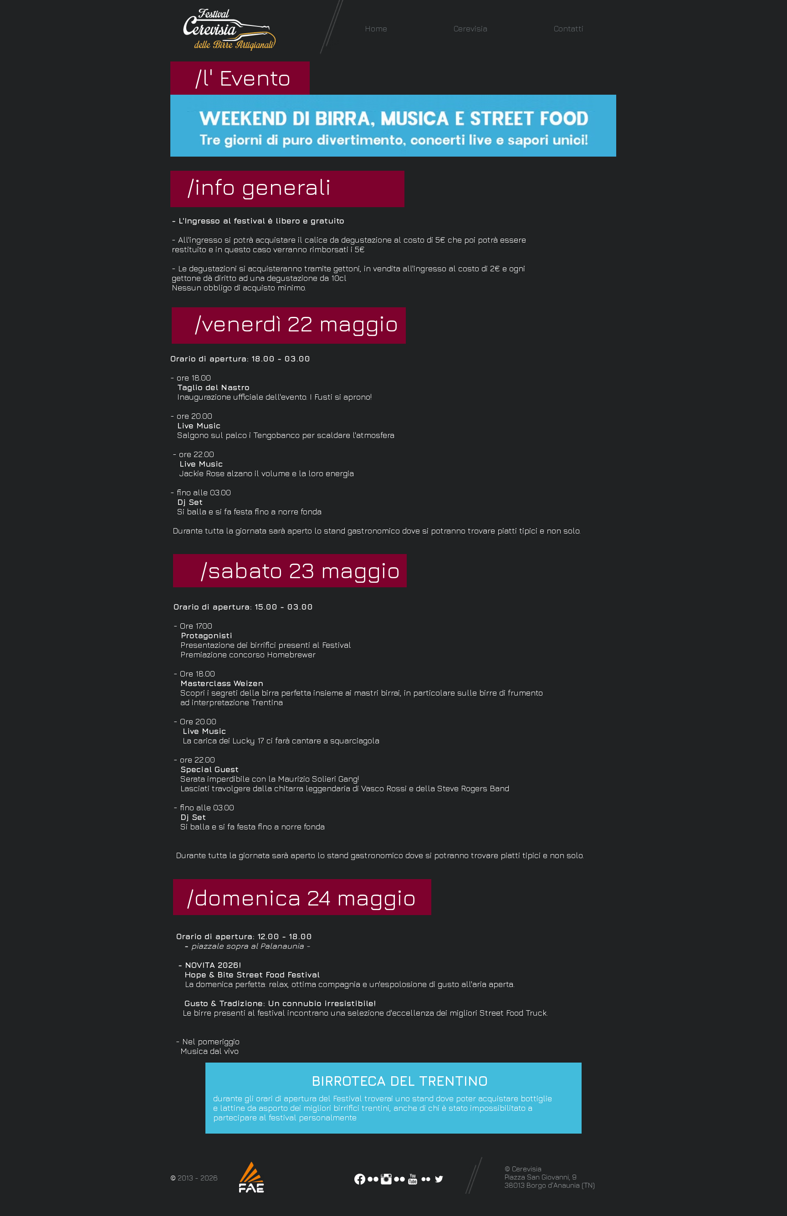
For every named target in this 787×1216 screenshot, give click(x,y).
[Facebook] (359, 1179)
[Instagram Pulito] (386, 1179)
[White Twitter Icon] (439, 1179)
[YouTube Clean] (412, 1179)
